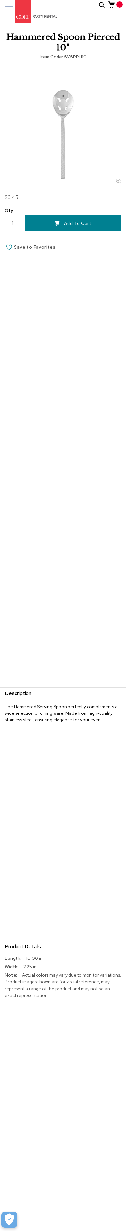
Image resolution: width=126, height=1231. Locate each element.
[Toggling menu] (9, 9)
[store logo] (32, 11)
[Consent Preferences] (9, 1220)
